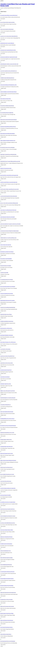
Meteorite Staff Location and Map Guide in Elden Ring (7, 133)
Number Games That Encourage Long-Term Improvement (8, 592)
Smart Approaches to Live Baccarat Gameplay (6, 599)
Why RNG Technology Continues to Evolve (6, 439)
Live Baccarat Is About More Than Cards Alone (6, 293)
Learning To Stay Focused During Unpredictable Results (7, 307)
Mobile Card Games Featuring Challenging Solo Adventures (8, 460)
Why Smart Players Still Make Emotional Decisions (7, 105)
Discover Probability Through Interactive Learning (7, 474)
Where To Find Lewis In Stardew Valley (5, 98)
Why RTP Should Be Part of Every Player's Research (7, 418)
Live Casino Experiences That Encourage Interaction (7, 571)
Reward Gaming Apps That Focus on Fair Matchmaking (7, 641)
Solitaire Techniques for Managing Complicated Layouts (7, 140)
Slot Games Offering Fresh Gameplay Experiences (7, 578)
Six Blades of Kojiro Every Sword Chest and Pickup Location (8, 237)
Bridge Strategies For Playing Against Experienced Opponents (8, 119)
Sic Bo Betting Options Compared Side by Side (6, 446)
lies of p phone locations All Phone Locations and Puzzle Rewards (8, 15)
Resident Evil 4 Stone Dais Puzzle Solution (5, 168)
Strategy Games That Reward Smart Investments (6, 411)
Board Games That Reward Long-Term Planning (6, 585)
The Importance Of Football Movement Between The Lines (8, 126)
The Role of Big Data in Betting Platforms (5, 634)
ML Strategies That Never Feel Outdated (5, 265)
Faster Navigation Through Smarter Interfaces (6, 627)
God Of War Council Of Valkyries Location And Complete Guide (8, 182)
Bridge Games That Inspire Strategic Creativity (6, 453)
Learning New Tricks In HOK (4, 272)
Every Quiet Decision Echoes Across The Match (6, 279)
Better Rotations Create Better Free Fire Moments (6, 251)
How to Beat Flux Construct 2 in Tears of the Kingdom (7, 147)
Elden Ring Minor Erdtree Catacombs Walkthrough (7, 43)
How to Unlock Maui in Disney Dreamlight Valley (6, 112)
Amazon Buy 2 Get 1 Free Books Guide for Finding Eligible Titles (9, 36)
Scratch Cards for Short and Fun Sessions (5, 481)
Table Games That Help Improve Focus (5, 550)
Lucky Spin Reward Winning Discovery (5, 404)
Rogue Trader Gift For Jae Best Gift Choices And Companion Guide (9, 175)
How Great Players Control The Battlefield (6, 258)
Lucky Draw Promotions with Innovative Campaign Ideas (7, 488)
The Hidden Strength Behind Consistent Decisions (6, 321)
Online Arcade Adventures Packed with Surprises (6, 620)
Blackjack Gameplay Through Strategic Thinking (6, 613)
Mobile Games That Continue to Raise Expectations (7, 606)
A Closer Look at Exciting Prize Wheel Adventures (7, 29)
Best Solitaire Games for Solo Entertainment (6, 543)
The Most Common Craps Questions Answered (6, 467)
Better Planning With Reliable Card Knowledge (6, 335)
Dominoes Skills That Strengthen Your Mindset (6, 557)
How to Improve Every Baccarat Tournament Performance (8, 425)
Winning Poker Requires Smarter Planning (6, 314)
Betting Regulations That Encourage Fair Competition (7, 300)
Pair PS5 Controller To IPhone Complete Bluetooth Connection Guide (9, 189)
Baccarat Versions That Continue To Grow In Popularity (7, 286)
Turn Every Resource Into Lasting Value (5, 244)
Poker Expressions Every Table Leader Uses (6, 328)
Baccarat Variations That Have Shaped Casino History (7, 22)
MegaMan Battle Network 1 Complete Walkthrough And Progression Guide (10, 161)
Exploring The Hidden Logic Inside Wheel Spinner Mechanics (8, 91)
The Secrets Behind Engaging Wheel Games (6, 564)
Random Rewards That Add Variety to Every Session (7, 432)
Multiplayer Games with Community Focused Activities (7, 390)
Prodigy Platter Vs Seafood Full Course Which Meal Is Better (8, 154)
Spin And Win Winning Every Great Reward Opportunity (7, 397)
